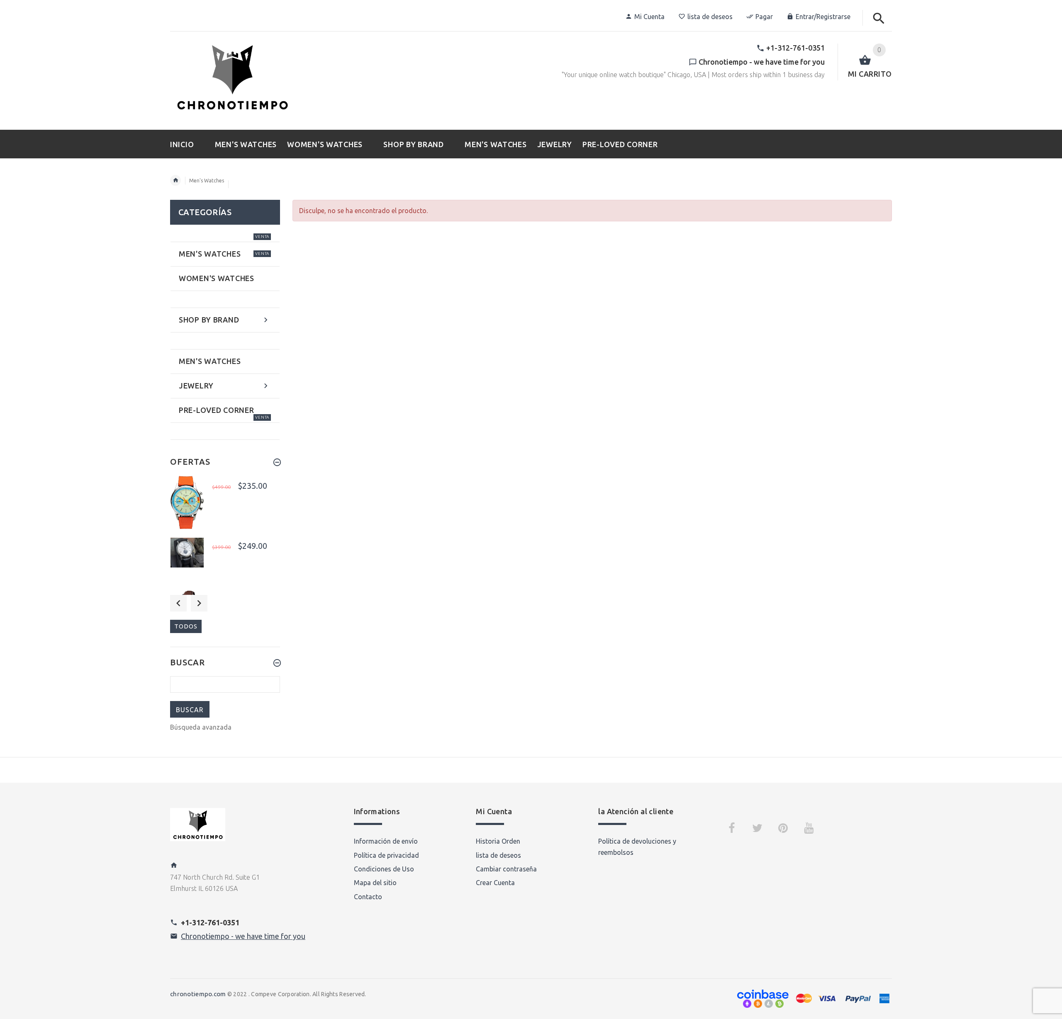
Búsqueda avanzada (200, 727)
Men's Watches (206, 180)
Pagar (764, 16)
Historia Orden (498, 841)
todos (185, 626)
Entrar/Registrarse (823, 16)
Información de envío (386, 841)
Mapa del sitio (375, 882)
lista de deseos (710, 16)
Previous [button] (178, 603)
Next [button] (199, 603)
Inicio (175, 180)
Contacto (368, 896)
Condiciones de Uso (384, 869)
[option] (225, 503)
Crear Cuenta (495, 882)
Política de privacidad (386, 855)
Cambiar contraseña (506, 869)
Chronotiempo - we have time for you (243, 936)
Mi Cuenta (649, 16)
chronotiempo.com (198, 993)
